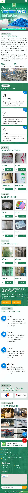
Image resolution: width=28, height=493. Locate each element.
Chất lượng (7, 98)
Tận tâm (6, 116)
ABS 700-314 (6, 185)
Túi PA (4, 232)
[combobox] (11, 487)
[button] (26, 1)
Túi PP (4, 212)
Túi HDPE (18, 232)
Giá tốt (5, 133)
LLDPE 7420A (19, 185)
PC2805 (4, 165)
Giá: (3, 169)
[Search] (25, 487)
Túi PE (17, 212)
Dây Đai (4, 259)
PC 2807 (17, 165)
